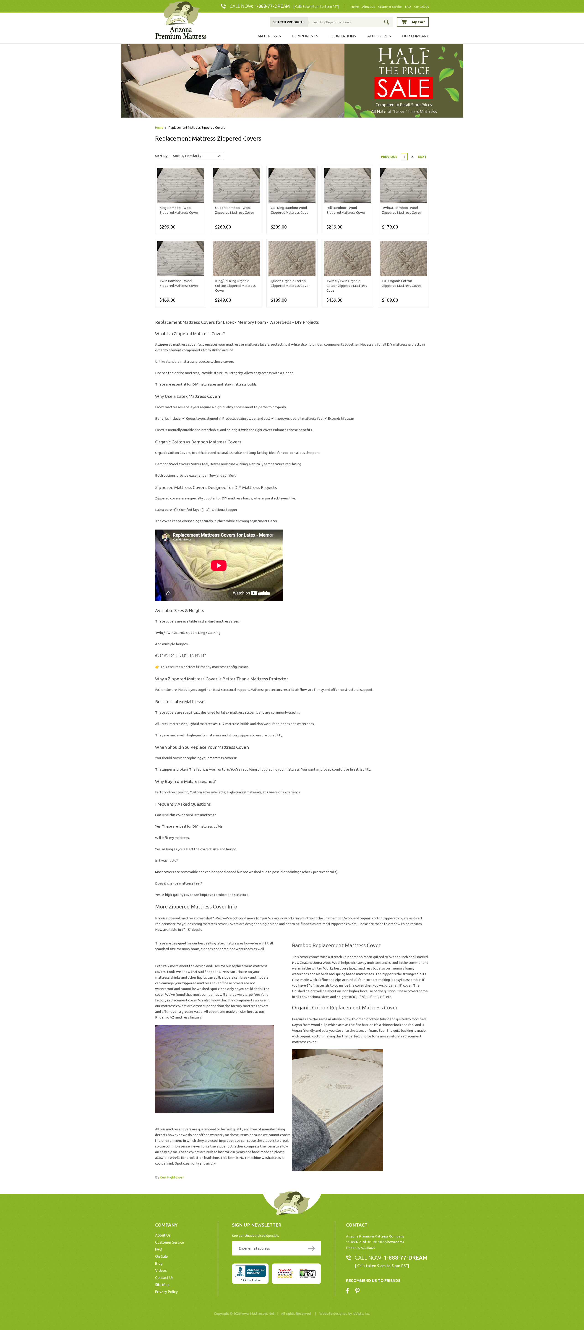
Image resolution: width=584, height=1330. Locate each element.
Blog (159, 1263)
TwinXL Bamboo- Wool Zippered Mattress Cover (401, 210)
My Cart (418, 22)
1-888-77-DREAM (272, 6)
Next (422, 157)
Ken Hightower (172, 1177)
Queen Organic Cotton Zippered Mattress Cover (290, 283)
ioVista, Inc (360, 1313)
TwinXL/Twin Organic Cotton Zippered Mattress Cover (346, 285)
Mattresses (269, 36)
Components (305, 36)
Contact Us (421, 6)
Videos (161, 1270)
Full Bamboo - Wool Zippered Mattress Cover (345, 210)
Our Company (415, 36)
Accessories (379, 36)
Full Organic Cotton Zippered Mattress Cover (401, 283)
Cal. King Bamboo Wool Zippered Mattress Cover (290, 210)
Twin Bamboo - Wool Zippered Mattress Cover (178, 283)
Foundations (342, 36)
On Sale (161, 1256)
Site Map (162, 1284)
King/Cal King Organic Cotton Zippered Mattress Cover (235, 285)
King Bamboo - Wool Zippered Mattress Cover (178, 210)
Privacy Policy (166, 1292)
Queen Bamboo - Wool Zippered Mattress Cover (234, 210)
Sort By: (161, 155)
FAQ (408, 6)
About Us (368, 6)
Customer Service (390, 6)
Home (355, 6)
